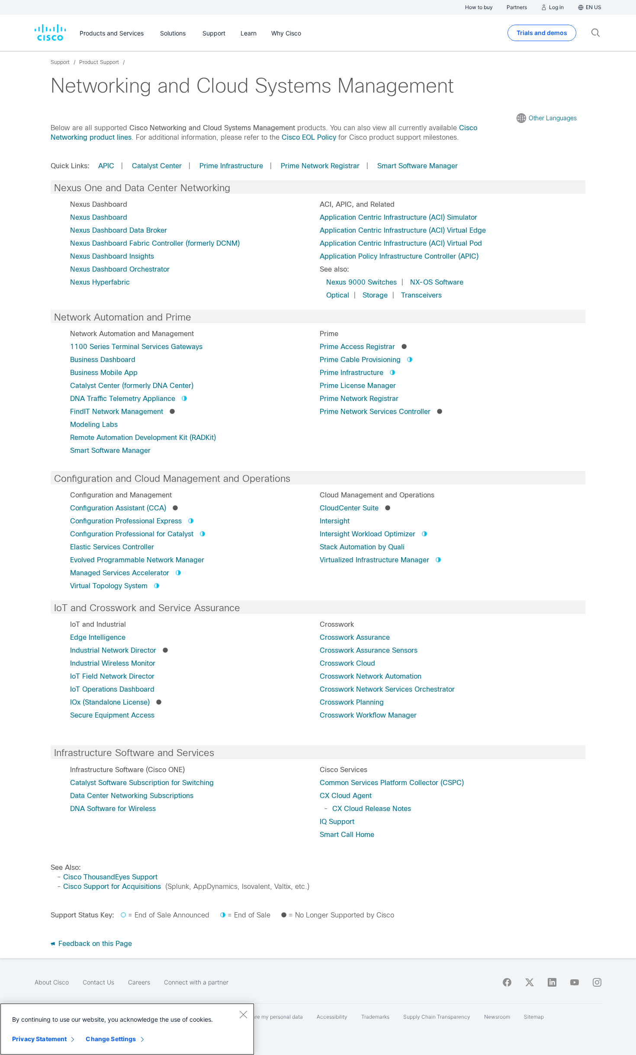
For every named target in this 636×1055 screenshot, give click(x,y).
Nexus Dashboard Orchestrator (120, 269)
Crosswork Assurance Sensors (369, 650)
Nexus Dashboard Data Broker (118, 230)
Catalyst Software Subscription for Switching (142, 782)
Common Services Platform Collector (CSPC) (392, 782)
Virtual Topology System (109, 586)
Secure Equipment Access (112, 715)
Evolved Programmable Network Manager (137, 560)
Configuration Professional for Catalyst (131, 534)
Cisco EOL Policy (309, 137)
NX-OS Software (436, 282)
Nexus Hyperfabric (100, 282)
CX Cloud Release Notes (371, 808)
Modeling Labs (94, 424)
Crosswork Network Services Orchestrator (387, 689)
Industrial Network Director (113, 650)
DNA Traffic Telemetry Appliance (122, 398)
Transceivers (421, 295)
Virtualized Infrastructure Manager (374, 560)
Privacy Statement (39, 1038)
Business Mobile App (104, 372)
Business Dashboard (102, 359)
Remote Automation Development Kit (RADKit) (143, 437)
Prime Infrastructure (231, 166)
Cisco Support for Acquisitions (112, 886)
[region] (127, 1029)
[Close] (243, 1014)
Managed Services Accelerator (119, 573)
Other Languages (553, 118)
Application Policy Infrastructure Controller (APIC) (399, 256)
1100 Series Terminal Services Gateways (136, 346)
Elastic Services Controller (112, 547)
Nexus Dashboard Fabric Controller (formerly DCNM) (155, 243)
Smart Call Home (347, 834)
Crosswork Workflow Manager (368, 715)
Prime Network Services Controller (375, 411)
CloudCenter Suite (349, 508)
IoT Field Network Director (112, 676)
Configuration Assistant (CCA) (118, 508)
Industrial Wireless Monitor (112, 663)
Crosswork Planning (352, 702)
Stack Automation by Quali (362, 547)
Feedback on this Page (94, 943)
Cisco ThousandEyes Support (110, 877)
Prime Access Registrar (357, 346)
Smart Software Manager (417, 166)
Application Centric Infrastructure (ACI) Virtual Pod (401, 243)
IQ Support (337, 821)
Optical (337, 295)
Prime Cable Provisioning (360, 359)
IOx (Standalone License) (110, 702)
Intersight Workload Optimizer (367, 534)
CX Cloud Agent (346, 795)
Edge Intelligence (97, 637)
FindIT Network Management (116, 411)
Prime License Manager (358, 385)
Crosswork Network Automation (370, 676)
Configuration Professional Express (126, 521)
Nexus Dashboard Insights (112, 256)
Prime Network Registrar (320, 166)
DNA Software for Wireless (113, 808)
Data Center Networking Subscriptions (131, 795)
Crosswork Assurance (355, 637)
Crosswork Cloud (347, 663)
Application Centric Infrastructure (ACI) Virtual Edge (403, 230)
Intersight (335, 521)
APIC (106, 166)
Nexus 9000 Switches (361, 282)
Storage (375, 295)
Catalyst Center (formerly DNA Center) (131, 385)
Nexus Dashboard (98, 217)
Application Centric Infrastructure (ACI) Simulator (398, 217)
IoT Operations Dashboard (112, 689)
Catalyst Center (157, 166)
